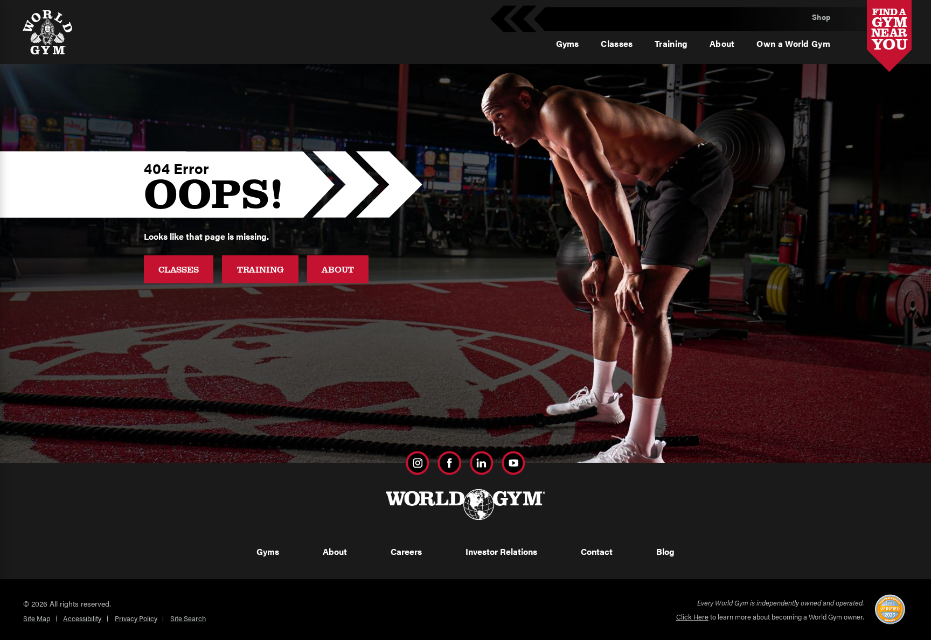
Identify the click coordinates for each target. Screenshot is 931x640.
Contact (597, 551)
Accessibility (82, 618)
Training (260, 269)
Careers (406, 551)
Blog (665, 551)
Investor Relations (501, 551)
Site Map (36, 618)
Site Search (188, 618)
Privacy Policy (136, 618)
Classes (178, 269)
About (337, 269)
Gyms (267, 551)
